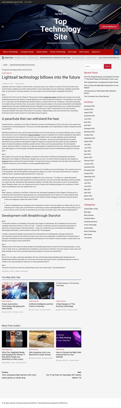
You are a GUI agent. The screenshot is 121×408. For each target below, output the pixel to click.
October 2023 (88, 135)
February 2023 (89, 161)
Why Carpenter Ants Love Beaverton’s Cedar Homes (43, 57)
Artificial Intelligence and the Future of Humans (41, 305)
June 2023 (87, 148)
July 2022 (87, 183)
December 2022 (89, 167)
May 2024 (87, 122)
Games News (42, 52)
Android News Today (7, 349)
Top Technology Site (60, 29)
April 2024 (87, 125)
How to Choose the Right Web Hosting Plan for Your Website (68, 354)
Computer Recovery (90, 222)
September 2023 (89, 138)
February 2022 (89, 199)
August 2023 (88, 141)
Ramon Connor (21, 57)
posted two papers (50, 97)
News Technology (10, 52)
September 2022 (89, 177)
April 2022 (87, 193)
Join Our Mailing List (109, 27)
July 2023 (87, 144)
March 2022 (88, 196)
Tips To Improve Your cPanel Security (96, 96)
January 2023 (88, 164)
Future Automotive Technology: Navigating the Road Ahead (13, 306)
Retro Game (84, 52)
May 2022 (87, 189)
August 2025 (88, 112)
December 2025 (89, 106)
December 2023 (89, 128)
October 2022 (88, 173)
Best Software (88, 215)
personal (5, 161)
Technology (24, 271)
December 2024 (89, 116)
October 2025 (88, 109)
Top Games (88, 238)
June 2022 (87, 186)
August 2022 (88, 180)
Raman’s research (34, 135)
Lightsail (17, 271)
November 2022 (89, 170)
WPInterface (63, 403)
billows (7, 271)
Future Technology (58, 52)
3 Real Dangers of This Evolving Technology (65, 305)
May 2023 (87, 151)
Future (12, 271)
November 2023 (89, 132)
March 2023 (88, 157)
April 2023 (87, 154)
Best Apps (72, 52)
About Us (95, 52)
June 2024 (87, 119)
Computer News (27, 52)
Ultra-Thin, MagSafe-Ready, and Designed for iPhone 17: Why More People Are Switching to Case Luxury (14, 355)
